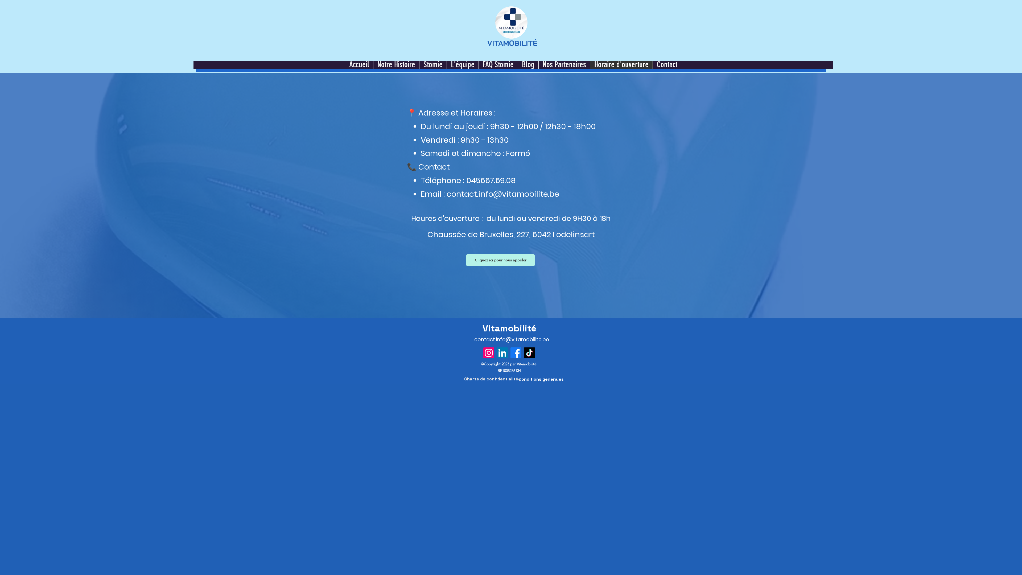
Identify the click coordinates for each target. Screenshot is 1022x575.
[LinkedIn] (502, 352)
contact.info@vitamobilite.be (503, 194)
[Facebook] (515, 352)
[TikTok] (529, 352)
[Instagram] (488, 352)
